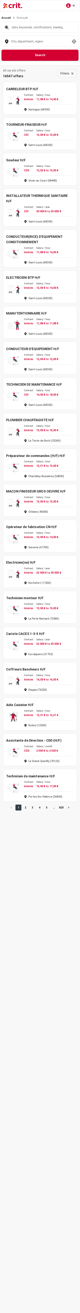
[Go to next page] (69, 808)
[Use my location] (74, 41)
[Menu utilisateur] (70, 5)
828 (61, 807)
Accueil (6, 17)
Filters (64, 73)
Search (40, 55)
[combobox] (39, 43)
